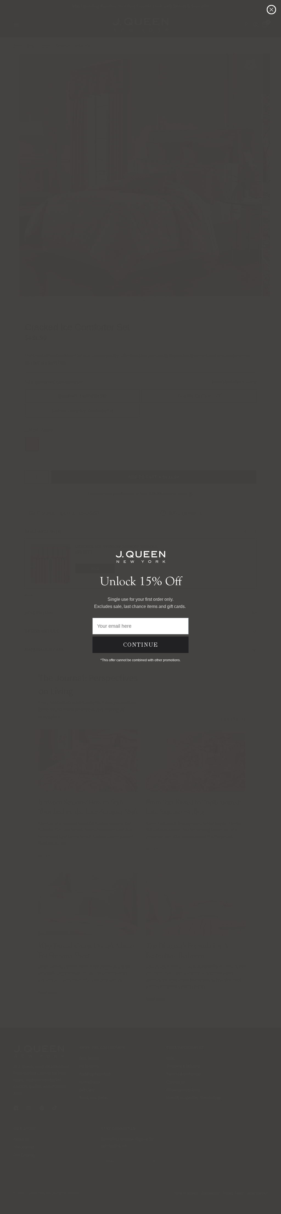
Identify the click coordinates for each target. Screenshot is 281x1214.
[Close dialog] (271, 9)
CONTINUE (140, 644)
